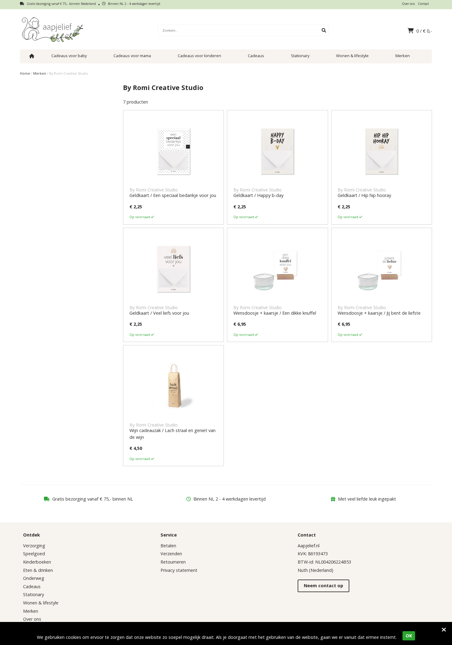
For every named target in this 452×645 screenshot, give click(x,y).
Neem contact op (323, 585)
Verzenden (171, 554)
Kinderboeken (37, 562)
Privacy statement (179, 570)
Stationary (300, 55)
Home (25, 73)
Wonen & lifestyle (352, 55)
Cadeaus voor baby (69, 55)
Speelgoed (34, 554)
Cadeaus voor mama (132, 55)
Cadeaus (256, 55)
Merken (402, 55)
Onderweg (33, 578)
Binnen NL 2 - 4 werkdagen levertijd (133, 4)
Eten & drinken (38, 570)
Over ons (408, 4)
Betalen (168, 546)
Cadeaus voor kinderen (199, 55)
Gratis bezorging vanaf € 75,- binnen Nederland (61, 4)
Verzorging (34, 546)
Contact (423, 4)
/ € (424, 31)
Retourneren (173, 562)
